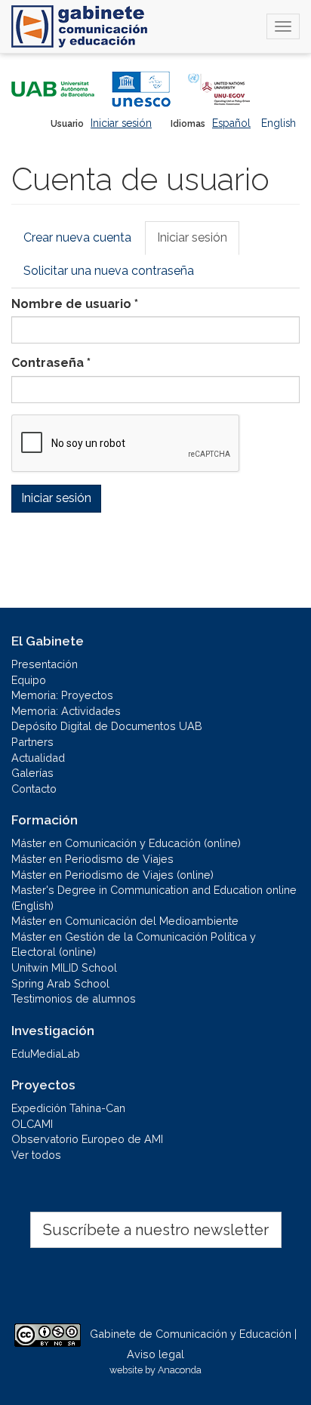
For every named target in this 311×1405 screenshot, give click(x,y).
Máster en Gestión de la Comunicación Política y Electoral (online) (133, 944)
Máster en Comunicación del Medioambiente (125, 920)
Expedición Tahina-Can (68, 1108)
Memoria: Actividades (66, 710)
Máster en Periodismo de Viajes (92, 858)
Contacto (34, 788)
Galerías (32, 772)
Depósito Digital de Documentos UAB (106, 725)
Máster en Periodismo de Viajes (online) (112, 874)
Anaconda (180, 1370)
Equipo (28, 679)
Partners (32, 741)
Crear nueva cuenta (77, 237)
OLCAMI (32, 1123)
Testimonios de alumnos (73, 998)
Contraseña (51, 363)
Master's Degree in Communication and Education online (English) (154, 897)
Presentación (44, 664)
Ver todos (36, 1154)
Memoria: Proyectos (62, 695)
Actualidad (38, 757)
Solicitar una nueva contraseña (108, 270)
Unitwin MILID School (64, 967)
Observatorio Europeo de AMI (87, 1138)
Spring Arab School (60, 983)
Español (231, 123)
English (278, 123)
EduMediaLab (45, 1053)
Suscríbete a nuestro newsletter (156, 1230)
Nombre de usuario (74, 304)
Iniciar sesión (121, 123)
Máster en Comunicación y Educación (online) (126, 843)
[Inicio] (79, 26)
